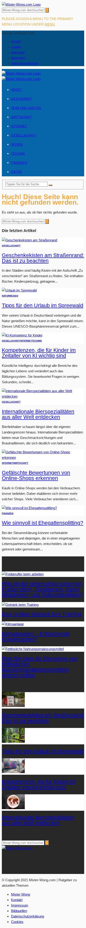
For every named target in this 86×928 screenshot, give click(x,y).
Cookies (16, 47)
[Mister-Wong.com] (21, 4)
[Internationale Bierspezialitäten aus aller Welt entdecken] (43, 396)
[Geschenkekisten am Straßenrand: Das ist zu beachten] (29, 240)
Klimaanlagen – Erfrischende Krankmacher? (36, 636)
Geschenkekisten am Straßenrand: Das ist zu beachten (43, 258)
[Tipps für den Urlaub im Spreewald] (19, 290)
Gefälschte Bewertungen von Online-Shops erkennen (36, 475)
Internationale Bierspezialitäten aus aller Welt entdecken (38, 414)
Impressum (18, 52)
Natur (16, 172)
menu (50, 24)
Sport (16, 89)
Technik (18, 153)
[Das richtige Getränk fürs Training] (20, 605)
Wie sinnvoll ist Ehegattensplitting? (42, 523)
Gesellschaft (23, 135)
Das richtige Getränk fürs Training (41, 614)
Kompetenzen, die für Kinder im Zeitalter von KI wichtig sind (39, 353)
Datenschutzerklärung (25, 63)
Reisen (17, 144)
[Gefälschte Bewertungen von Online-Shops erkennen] (43, 457)
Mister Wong (20, 894)
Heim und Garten (26, 108)
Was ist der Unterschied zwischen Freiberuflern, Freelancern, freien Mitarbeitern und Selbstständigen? (42, 589)
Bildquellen (18, 58)
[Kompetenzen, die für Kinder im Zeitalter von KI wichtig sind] (22, 335)
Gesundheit (21, 99)
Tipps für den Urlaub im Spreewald (42, 305)
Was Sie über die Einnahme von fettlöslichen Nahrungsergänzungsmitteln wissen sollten (39, 667)
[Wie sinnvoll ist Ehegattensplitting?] (29, 508)
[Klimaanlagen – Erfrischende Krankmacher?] (13, 624)
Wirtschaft (21, 117)
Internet (19, 126)
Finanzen (19, 162)
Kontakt (15, 41)
